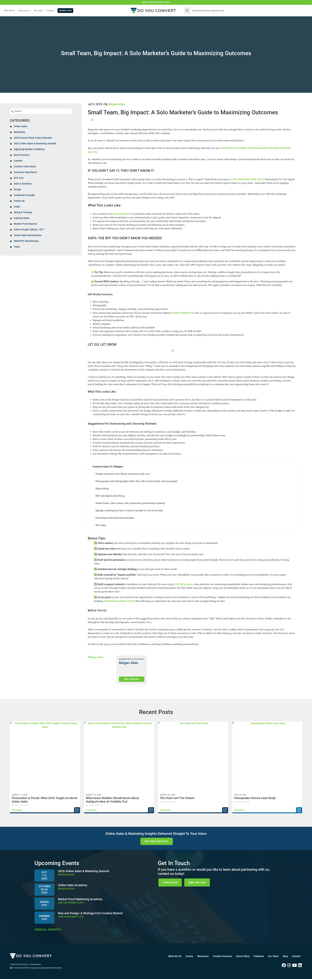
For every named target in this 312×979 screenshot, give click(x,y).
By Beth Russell (168, 802)
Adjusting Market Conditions (29, 149)
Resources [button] (24, 10)
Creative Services (222, 956)
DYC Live (19, 177)
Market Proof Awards (25, 223)
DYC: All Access (183, 584)
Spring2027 (44, 904)
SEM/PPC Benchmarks (26, 241)
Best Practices (22, 154)
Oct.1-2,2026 (44, 875)
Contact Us (170, 882)
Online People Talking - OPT (29, 229)
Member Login (65, 11)
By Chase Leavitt (94, 805)
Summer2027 (44, 918)
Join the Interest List (70, 902)
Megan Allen (116, 104)
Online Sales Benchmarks (27, 235)
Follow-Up (19, 200)
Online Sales (20, 126)
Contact (50, 10)
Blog (285, 956)
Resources (203, 956)
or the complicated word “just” (246, 179)
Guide (17, 206)
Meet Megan (131, 679)
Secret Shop (242, 956)
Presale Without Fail (183, 312)
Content (18, 160)
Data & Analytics (23, 183)
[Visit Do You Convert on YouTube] (295, 965)
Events (189, 956)
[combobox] (249, 10)
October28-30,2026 (44, 889)
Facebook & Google (24, 195)
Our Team (38, 10)
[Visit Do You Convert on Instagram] (289, 965)
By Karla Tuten (242, 802)
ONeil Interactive (56, 968)
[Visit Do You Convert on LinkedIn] (300, 965)
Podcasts (259, 956)
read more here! (121, 213)
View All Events (47, 929)
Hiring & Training (23, 212)
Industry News (21, 218)
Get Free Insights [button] (156, 841)
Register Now (66, 874)
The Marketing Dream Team (119, 601)
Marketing (19, 132)
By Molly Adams (20, 805)
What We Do (9, 10)
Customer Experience (25, 172)
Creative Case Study (25, 166)
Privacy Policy (35, 964)
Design (17, 189)
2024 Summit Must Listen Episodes (33, 137)
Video (17, 246)
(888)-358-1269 (197, 882)
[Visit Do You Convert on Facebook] (284, 965)
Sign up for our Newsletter (155, 2)
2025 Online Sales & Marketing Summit (35, 143)
